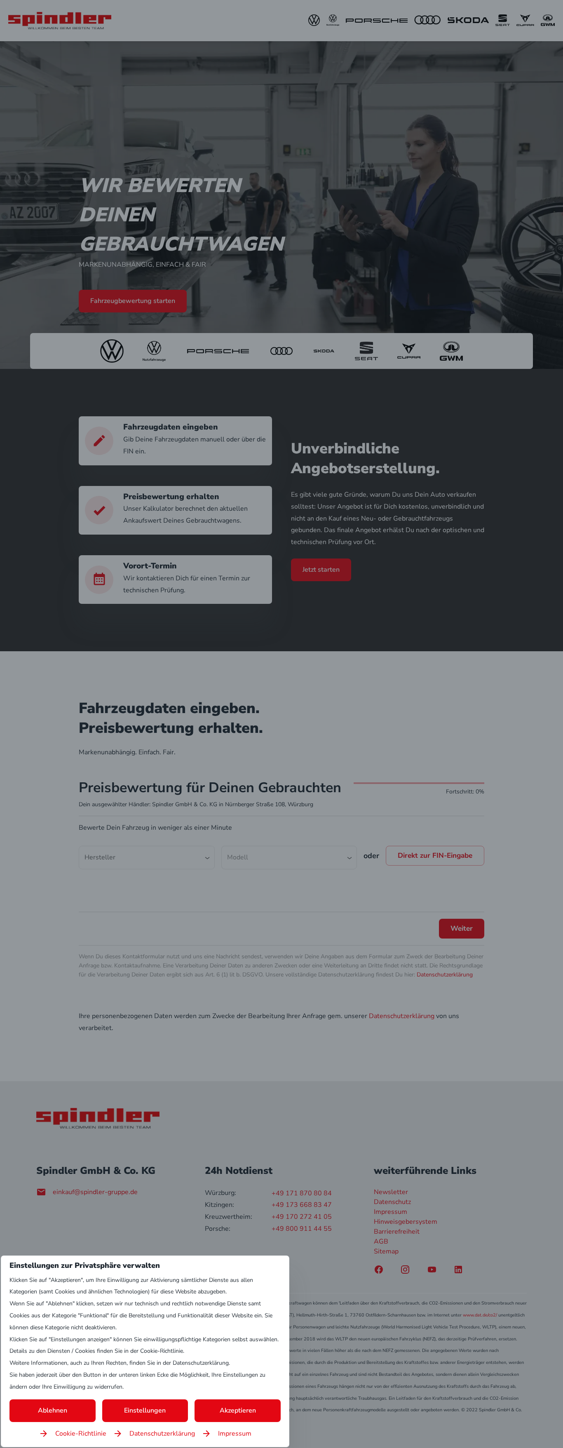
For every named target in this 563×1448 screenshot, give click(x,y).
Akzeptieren (238, 1410)
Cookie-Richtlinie (80, 1433)
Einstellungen (145, 1410)
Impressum (234, 1433)
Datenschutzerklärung (162, 1433)
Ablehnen (52, 1410)
